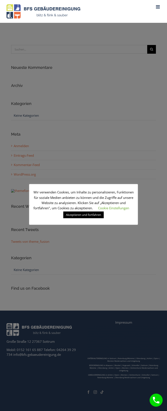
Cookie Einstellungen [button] (113, 208)
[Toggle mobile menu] (158, 7)
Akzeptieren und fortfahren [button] (83, 215)
